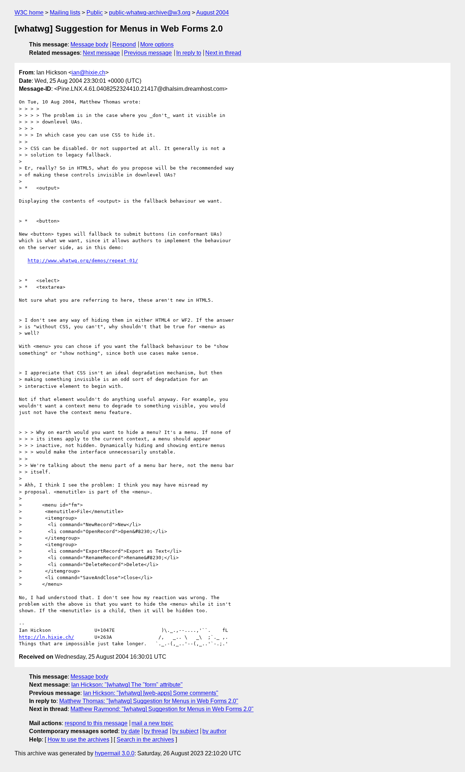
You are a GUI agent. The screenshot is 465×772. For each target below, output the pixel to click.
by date (130, 731)
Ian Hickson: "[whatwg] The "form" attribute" (127, 685)
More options (157, 44)
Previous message (148, 53)
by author (214, 731)
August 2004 (212, 12)
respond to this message (96, 723)
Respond (124, 44)
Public (94, 12)
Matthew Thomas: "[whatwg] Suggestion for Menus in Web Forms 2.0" (148, 701)
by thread (156, 731)
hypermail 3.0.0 (114, 753)
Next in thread (223, 53)
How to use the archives (78, 739)
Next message (101, 53)
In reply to (188, 53)
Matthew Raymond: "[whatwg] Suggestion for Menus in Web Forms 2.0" (162, 709)
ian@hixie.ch (88, 72)
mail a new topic (152, 723)
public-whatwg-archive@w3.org (149, 12)
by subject (185, 731)
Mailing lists (65, 12)
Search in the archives (145, 739)
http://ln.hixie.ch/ (46, 637)
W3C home (29, 12)
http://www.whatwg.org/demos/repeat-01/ (83, 260)
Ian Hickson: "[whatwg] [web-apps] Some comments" (150, 693)
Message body (89, 44)
